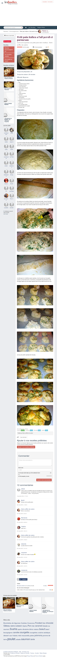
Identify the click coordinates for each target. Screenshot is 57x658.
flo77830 (12, 161)
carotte (16, 632)
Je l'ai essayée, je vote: (23, 476)
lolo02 (11, 154)
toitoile (6, 146)
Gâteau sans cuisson (12, 625)
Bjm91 (23, 500)
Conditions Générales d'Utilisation (10, 652)
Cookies (24, 623)
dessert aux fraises (10, 635)
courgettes (33, 632)
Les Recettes (32, 27)
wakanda (23, 544)
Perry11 (11, 203)
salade (18, 639)
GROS (23, 489)
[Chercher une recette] (22, 27)
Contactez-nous (25, 652)
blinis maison (34, 629)
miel (19, 635)
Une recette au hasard (8, 60)
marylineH (24, 553)
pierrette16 (6, 204)
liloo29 (11, 188)
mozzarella (25, 635)
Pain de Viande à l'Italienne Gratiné (8, 78)
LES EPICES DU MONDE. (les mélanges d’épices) (8, 124)
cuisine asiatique (44, 632)
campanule (24, 570)
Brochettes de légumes (11, 623)
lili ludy (11, 179)
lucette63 (6, 212)
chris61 (6, 170)
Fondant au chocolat (44, 623)
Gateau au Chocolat (25, 653)
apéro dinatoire (23, 629)
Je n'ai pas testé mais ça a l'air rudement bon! (29, 473)
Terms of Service (39, 656)
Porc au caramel (35, 625)
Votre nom (20, 467)
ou (19, 474)
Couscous (31, 623)
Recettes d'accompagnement (9, 49)
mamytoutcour (6, 138)
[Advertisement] (28, 15)
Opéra (25, 626)
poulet (11, 639)
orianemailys (6, 162)
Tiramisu (32, 653)
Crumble (37, 653)
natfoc (6, 154)
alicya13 (11, 146)
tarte (33, 639)
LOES (11, 137)
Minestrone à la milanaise (8, 93)
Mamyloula (24, 518)
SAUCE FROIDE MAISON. (8, 108)
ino (6, 196)
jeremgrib (12, 196)
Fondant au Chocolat (15, 653)
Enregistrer (8, 41)
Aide (20, 652)
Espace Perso (41, 27)
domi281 (12, 212)
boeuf (42, 629)
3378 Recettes (45, 32)
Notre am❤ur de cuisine (27, 509)
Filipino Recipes (43, 653)
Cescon (6, 188)
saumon (25, 639)
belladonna (12, 171)
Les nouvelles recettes (8, 55)
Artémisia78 (6, 180)
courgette (24, 632)
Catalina (23, 526)
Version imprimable (9, 35)
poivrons (38, 635)
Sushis (13, 629)
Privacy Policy (30, 656)
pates (32, 635)
